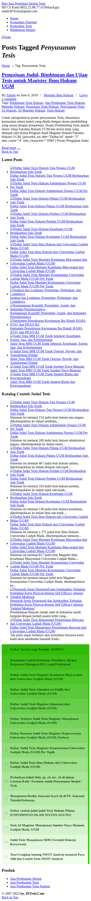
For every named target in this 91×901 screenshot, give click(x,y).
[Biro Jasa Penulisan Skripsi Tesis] (6, 37)
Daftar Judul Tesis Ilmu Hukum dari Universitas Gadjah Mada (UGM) (43, 765)
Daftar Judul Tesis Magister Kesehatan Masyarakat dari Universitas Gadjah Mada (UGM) (47, 269)
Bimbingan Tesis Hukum (26, 103)
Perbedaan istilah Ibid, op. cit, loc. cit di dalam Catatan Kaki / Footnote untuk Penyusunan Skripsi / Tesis (46, 781)
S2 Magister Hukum (31, 110)
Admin (11, 95)
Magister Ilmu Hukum (58, 95)
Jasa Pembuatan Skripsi (25, 878)
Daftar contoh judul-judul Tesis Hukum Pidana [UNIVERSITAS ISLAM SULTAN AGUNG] (42, 813)
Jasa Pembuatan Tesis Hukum (65, 103)
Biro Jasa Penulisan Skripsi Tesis (24, 3)
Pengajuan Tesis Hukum (42, 106)
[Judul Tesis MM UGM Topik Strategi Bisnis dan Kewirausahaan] (49, 378)
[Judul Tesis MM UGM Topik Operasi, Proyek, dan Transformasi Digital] (49, 355)
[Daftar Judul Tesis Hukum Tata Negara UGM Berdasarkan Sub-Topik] (49, 172)
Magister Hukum (13, 106)
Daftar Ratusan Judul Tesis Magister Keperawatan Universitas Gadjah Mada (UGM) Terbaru (45, 735)
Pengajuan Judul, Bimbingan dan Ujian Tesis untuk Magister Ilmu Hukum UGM (44, 80)
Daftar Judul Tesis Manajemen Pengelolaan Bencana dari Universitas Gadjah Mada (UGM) (48, 629)
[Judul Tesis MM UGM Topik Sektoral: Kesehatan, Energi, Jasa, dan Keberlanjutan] (49, 340)
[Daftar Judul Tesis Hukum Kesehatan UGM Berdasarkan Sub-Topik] (49, 233)
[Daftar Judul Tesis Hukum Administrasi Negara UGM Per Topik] (49, 187)
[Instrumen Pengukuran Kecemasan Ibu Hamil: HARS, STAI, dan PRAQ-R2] (49, 324)
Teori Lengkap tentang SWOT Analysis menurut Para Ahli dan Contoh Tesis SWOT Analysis (47, 856)
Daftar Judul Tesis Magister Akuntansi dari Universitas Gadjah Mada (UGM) (40, 706)
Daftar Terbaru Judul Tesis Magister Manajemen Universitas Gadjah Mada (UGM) (44, 721)
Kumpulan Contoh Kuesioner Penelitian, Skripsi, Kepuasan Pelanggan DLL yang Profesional (43, 662)
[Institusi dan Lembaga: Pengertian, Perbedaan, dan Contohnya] (49, 294)
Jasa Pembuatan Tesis (24, 882)
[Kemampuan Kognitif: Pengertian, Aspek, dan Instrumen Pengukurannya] (49, 309)
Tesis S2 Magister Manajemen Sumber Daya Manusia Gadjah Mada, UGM (47, 827)
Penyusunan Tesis (72, 106)
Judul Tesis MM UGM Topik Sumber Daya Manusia (45, 370)
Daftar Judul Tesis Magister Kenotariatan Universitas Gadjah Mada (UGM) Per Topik (45, 284)
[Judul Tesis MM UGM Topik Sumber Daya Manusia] (47, 366)
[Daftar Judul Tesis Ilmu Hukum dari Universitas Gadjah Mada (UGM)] (49, 248)
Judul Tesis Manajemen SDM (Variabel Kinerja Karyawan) (43, 842)
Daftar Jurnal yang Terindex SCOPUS (36, 649)
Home (6, 65)
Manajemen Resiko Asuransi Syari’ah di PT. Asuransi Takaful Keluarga (47, 798)
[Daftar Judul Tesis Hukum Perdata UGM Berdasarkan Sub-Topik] (49, 217)
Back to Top (10, 151)
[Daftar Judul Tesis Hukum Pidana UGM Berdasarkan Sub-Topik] (49, 202)
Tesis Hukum (56, 110)
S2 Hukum (9, 110)
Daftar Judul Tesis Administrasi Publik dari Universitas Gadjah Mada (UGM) (40, 691)
